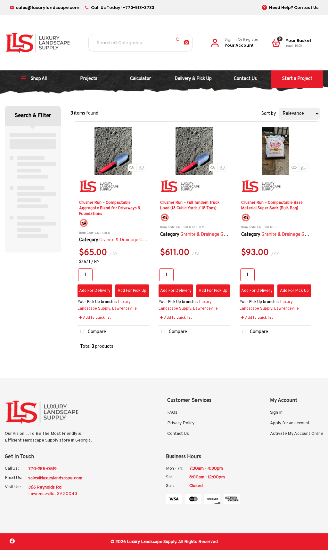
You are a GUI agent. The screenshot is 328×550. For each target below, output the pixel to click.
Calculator (140, 79)
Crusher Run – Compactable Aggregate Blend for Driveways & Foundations (110, 208)
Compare (96, 332)
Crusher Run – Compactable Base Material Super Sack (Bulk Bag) (272, 205)
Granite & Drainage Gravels (127, 240)
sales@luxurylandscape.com (55, 478)
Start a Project (297, 79)
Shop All (39, 79)
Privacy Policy (180, 423)
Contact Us (245, 79)
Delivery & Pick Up (193, 79)
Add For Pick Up (132, 290)
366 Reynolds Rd (52, 491)
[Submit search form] (177, 39)
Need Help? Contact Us (293, 7)
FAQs (172, 412)
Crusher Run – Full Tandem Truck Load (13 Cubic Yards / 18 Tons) (190, 205)
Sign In (276, 412)
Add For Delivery (95, 290)
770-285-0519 (42, 469)
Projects (88, 79)
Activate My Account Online (296, 433)
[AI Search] (186, 43)
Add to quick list (96, 317)
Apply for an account (290, 423)
